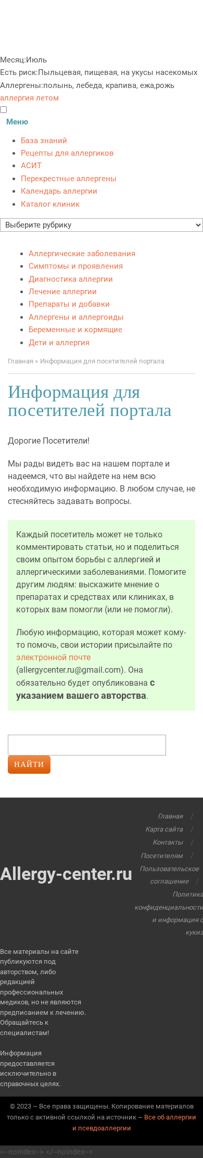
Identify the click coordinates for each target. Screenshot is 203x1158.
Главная (170, 816)
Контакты (168, 842)
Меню (17, 122)
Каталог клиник (50, 204)
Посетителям (162, 856)
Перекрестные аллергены (69, 178)
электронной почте (53, 657)
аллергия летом (29, 98)
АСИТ (31, 165)
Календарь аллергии (59, 191)
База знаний (44, 140)
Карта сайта (164, 829)
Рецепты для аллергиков (67, 153)
